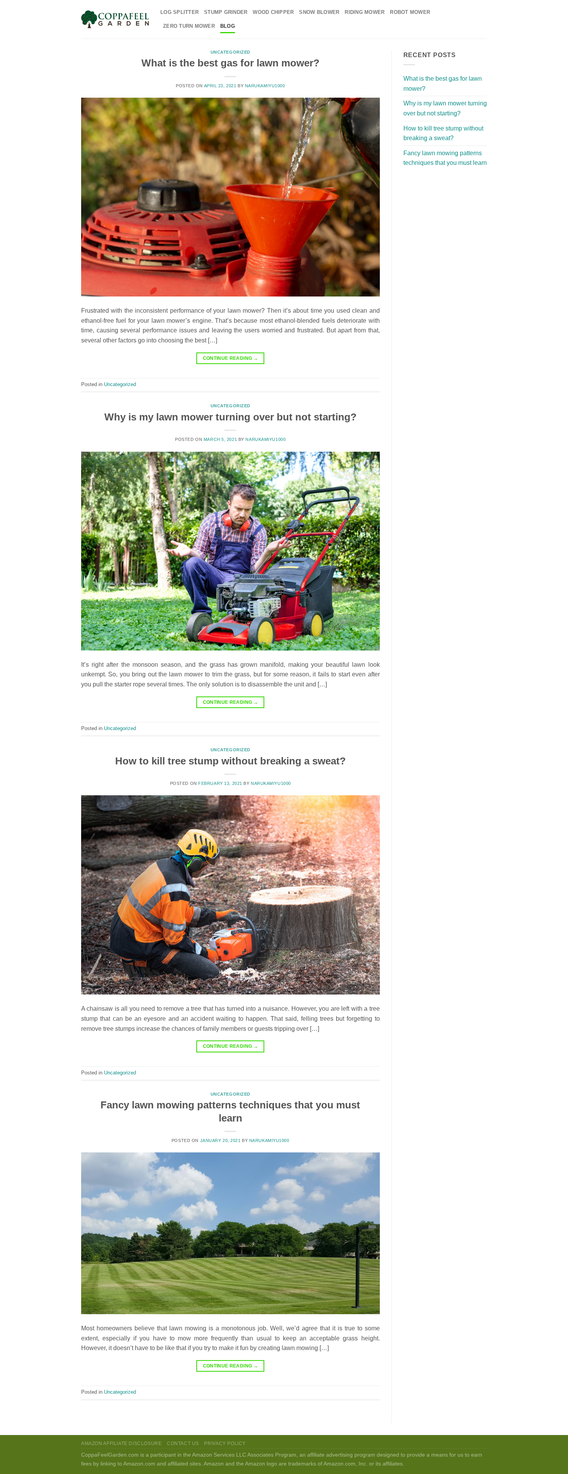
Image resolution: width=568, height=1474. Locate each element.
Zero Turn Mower (189, 26)
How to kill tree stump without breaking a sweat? (230, 761)
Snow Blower (319, 12)
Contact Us (183, 1443)
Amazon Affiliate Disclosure (121, 1443)
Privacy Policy (225, 1443)
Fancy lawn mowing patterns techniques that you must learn (445, 158)
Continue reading (230, 358)
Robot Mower (410, 12)
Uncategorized (230, 52)
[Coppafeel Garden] (115, 19)
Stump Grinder (225, 12)
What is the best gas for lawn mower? (230, 63)
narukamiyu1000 (265, 85)
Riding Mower (364, 12)
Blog (227, 26)
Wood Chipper (273, 12)
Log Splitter (179, 12)
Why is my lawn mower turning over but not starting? (230, 417)
